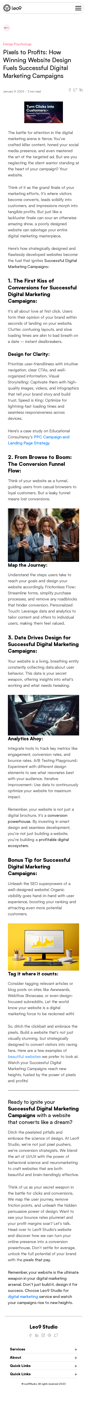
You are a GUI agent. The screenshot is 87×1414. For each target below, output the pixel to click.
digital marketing (23, 1296)
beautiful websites (24, 1056)
